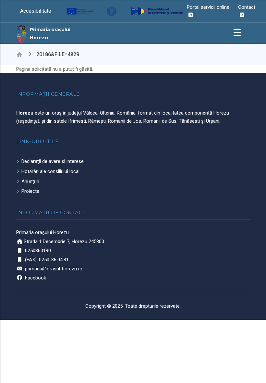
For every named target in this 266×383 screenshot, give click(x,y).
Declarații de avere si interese (52, 161)
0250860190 (38, 250)
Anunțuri (30, 181)
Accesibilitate (35, 11)
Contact (246, 7)
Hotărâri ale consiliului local (50, 171)
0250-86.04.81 (54, 260)
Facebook (35, 278)
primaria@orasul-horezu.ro (53, 269)
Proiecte (30, 191)
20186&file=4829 (57, 54)
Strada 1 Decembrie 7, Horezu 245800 (64, 241)
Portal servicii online (208, 7)
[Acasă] (21, 33)
